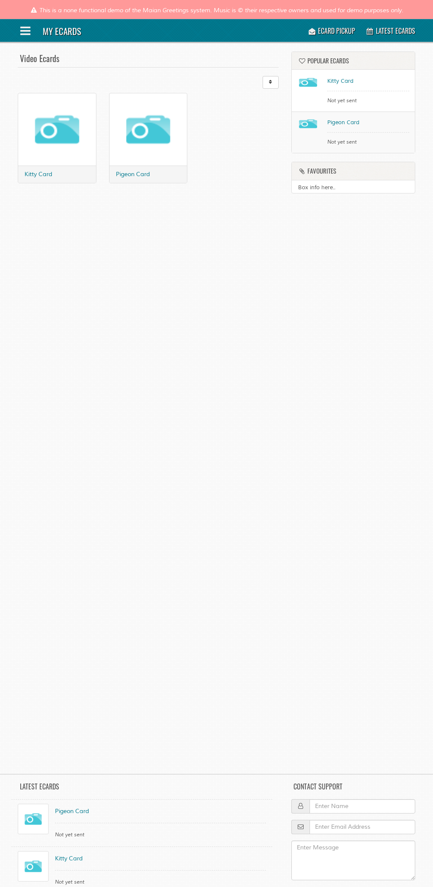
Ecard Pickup (335, 31)
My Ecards (62, 31)
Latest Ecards (394, 31)
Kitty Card (38, 174)
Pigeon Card (133, 174)
